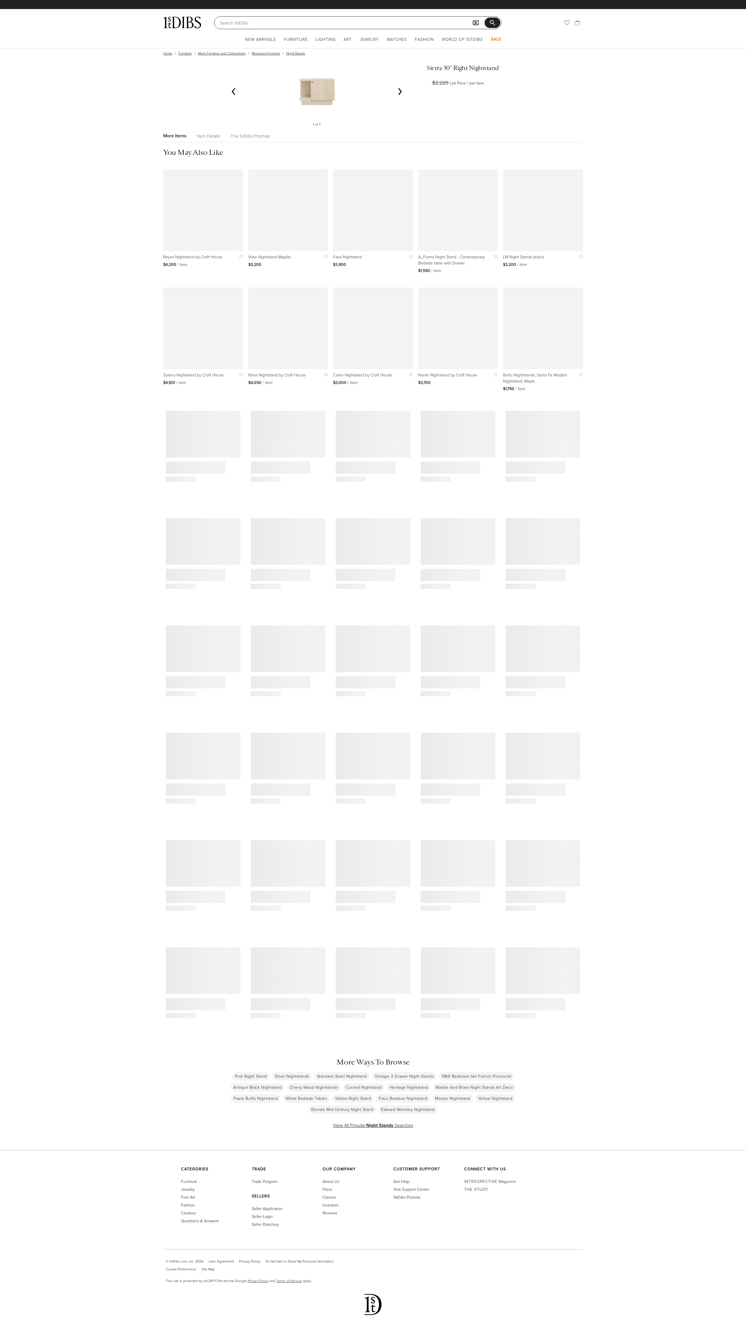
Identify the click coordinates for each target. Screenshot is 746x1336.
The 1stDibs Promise (250, 136)
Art (348, 39)
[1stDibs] (182, 22)
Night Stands (295, 53)
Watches (397, 39)
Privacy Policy (249, 1261)
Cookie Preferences (181, 1269)
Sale (496, 39)
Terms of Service (289, 1280)
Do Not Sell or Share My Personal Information (299, 1261)
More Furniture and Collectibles (222, 53)
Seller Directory (265, 1224)
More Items (174, 135)
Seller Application (267, 1208)
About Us (331, 1181)
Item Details (208, 136)
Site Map (208, 1269)
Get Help (401, 1181)
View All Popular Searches (373, 1125)
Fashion (424, 39)
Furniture (296, 39)
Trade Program (264, 1181)
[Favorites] (567, 22)
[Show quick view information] (239, 257)
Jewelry (369, 39)
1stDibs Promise (406, 1197)
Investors (330, 1205)
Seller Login (262, 1216)
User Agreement (221, 1261)
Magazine (490, 1181)
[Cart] (577, 22)
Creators (188, 1213)
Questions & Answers (200, 1220)
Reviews (330, 1213)
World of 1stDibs (462, 39)
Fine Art (188, 1197)
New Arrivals (260, 39)
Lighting (326, 39)
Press (327, 1189)
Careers (329, 1197)
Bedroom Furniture (266, 53)
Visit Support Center (411, 1189)
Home (167, 53)
